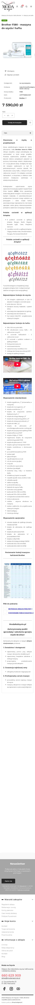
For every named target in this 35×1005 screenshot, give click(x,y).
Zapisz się (8, 881)
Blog (3, 956)
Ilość (3, 112)
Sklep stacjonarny (8, 948)
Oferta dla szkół (7, 951)
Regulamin (23, 886)
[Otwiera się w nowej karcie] (4, 989)
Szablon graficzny (12, 1002)
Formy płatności (7, 910)
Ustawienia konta (8, 932)
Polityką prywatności (24, 890)
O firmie (4, 945)
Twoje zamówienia (8, 929)
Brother (22, 98)
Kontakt (4, 926)
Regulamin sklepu (8, 904)
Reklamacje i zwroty (9, 907)
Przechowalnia (7, 935)
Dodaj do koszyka (14, 123)
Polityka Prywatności (9, 916)
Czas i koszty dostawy (9, 913)
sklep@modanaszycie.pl (11, 978)
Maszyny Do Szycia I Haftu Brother (11, 15)
